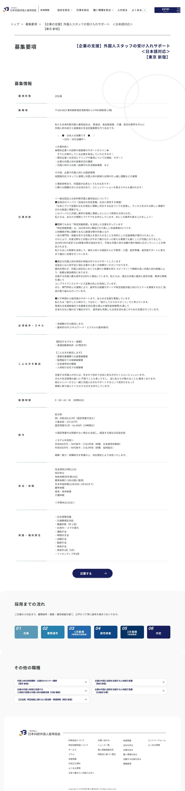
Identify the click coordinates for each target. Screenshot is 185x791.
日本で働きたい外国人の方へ (81, 772)
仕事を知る (128, 749)
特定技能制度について (78, 744)
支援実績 (72, 758)
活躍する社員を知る (132, 759)
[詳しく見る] (52, 682)
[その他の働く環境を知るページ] (112, 10)
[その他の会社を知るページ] (71, 10)
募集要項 (31, 24)
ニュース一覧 (103, 744)
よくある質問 (154, 744)
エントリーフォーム (157, 740)
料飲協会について (76, 740)
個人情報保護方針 (106, 749)
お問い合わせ (104, 740)
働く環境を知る (130, 754)
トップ (15, 24)
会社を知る (128, 745)
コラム (71, 754)
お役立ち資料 (74, 763)
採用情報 (44, 9)
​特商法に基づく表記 (107, 754)
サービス (72, 749)
